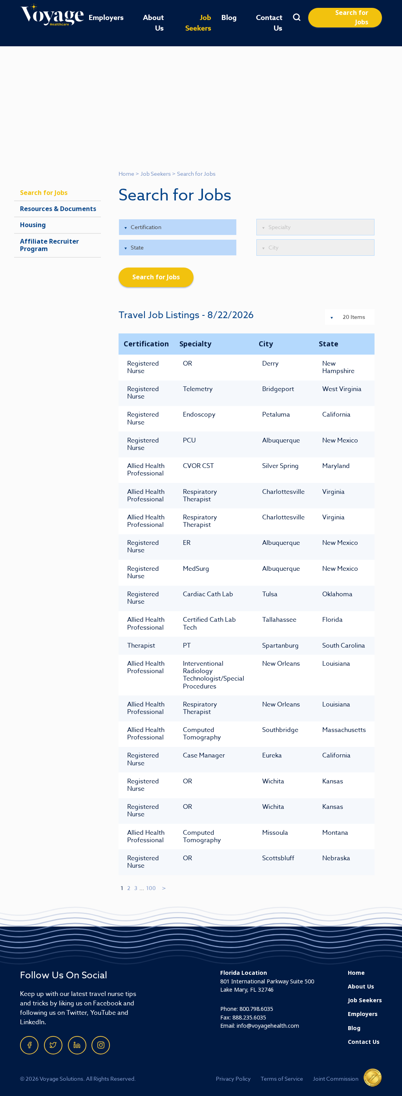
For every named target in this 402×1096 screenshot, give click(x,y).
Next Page (164, 888)
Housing (33, 224)
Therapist (141, 645)
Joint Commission (335, 1078)
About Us (153, 23)
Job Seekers (198, 23)
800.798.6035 (256, 1009)
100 (151, 888)
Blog (229, 18)
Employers (106, 18)
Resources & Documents (58, 208)
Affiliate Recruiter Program (49, 245)
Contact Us (269, 23)
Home (126, 173)
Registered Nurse (143, 367)
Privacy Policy (233, 1078)
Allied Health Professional (145, 469)
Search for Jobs (351, 17)
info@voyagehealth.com (268, 1026)
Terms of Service (282, 1078)
